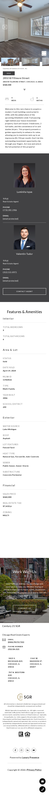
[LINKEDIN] (27, 750)
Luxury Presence (30, 757)
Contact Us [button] (24, 608)
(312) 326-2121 (13, 649)
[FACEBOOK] (15, 750)
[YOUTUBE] (33, 750)
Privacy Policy (34, 770)
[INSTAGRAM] (21, 750)
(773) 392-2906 (10, 210)
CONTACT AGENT (24, 291)
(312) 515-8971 (10, 272)
